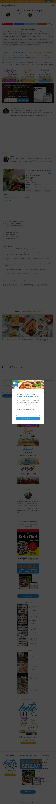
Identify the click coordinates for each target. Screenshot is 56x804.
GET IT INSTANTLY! (29, 418)
